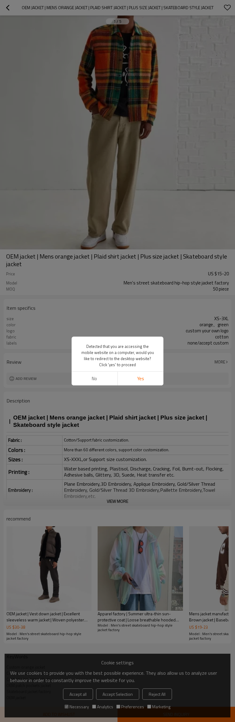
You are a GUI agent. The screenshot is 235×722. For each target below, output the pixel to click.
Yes (140, 378)
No (94, 378)
